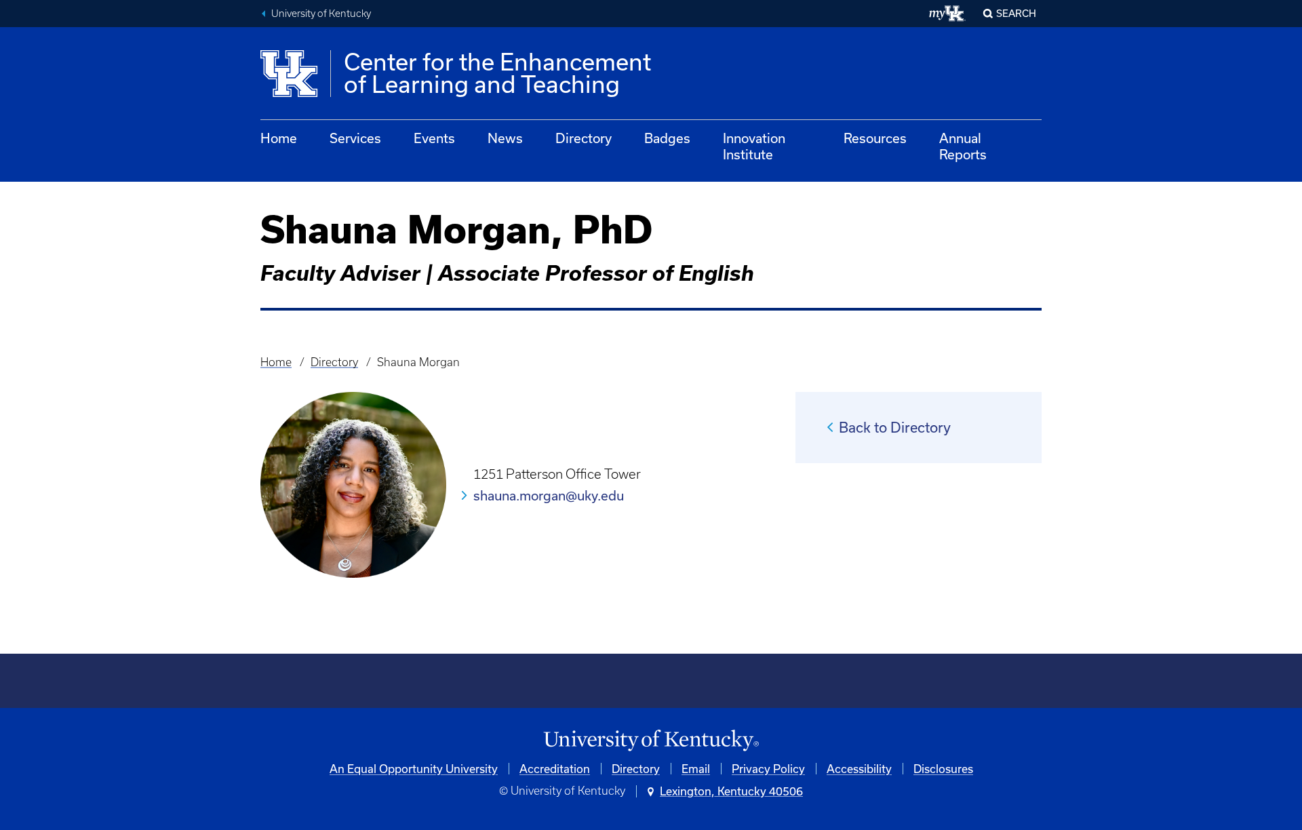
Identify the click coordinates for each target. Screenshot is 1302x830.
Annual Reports (963, 146)
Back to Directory (895, 427)
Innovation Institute (754, 146)
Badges (667, 138)
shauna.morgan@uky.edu (548, 495)
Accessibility (859, 768)
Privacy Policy (768, 768)
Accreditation (554, 768)
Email (696, 768)
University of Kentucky (321, 13)
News (505, 138)
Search (1016, 13)
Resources (875, 138)
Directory (583, 138)
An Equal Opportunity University (414, 768)
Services (355, 138)
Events (434, 138)
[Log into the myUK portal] (947, 13)
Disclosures (943, 768)
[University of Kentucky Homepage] (651, 741)
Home (278, 138)
